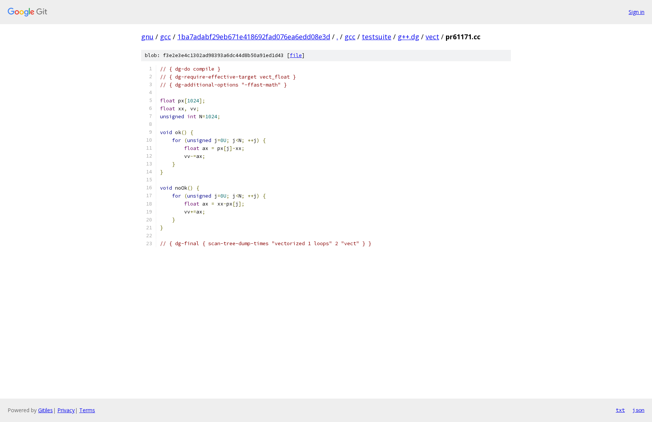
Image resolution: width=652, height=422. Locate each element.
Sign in (636, 11)
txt (620, 410)
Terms (87, 410)
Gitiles (45, 410)
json (638, 410)
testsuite (376, 36)
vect (432, 36)
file (296, 55)
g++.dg (408, 36)
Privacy (66, 410)
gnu (147, 36)
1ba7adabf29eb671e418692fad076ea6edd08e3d (253, 36)
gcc (165, 36)
